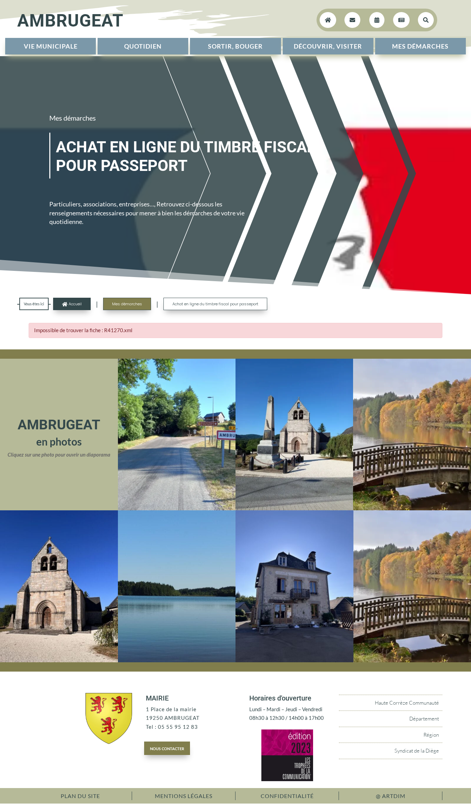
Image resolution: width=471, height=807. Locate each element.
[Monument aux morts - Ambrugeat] (294, 508)
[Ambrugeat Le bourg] (177, 508)
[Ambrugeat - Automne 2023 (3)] (412, 508)
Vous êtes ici (34, 304)
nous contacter (167, 748)
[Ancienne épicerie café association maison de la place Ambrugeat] (294, 660)
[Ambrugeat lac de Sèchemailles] (177, 660)
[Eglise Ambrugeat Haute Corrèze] (59, 660)
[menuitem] (50, 46)
